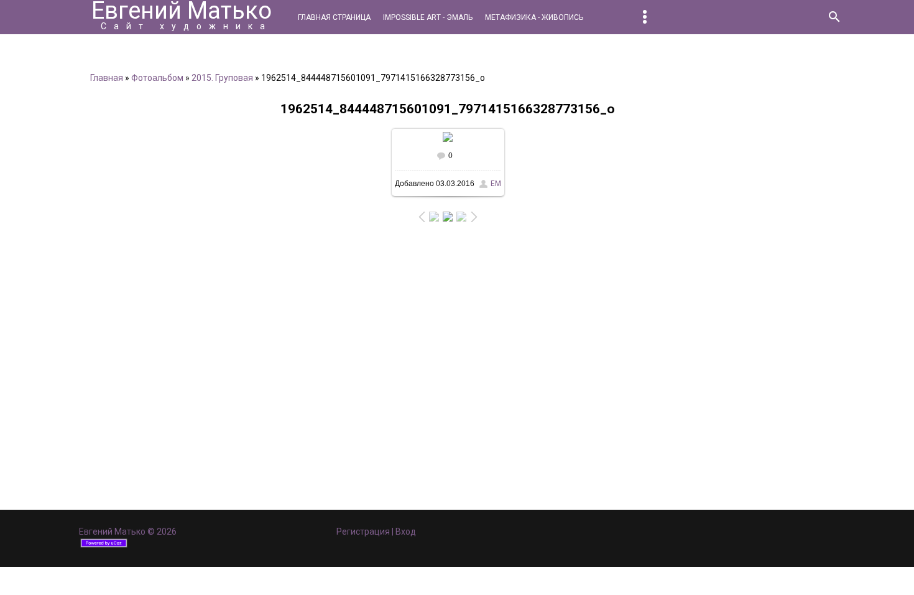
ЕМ (496, 183)
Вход (405, 531)
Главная (106, 78)
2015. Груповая (222, 78)
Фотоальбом (157, 78)
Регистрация (363, 531)
